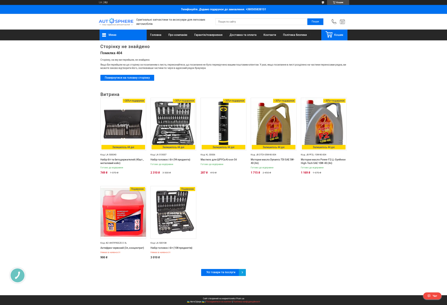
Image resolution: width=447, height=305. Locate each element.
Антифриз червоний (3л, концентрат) (122, 247)
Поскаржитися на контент (219, 301)
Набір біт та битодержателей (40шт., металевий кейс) (122, 161)
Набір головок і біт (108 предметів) (171, 247)
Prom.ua (240, 298)
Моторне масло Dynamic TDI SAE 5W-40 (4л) (273, 161)
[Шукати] (315, 21)
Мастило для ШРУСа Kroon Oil (219, 159)
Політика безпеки (295, 35)
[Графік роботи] (342, 21)
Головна (155, 35)
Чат (435, 296)
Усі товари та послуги (220, 272)
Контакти (269, 35)
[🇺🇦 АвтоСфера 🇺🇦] (116, 22)
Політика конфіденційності (246, 301)
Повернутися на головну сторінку (127, 77)
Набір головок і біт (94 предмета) (170, 159)
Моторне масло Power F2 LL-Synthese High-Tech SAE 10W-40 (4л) (323, 161)
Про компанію (177, 35)
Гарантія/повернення (208, 35)
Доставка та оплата (243, 35)
